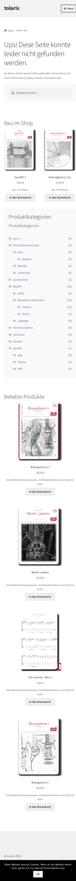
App (20, 355)
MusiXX (17, 286)
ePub (21, 293)
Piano (25, 314)
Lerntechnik (20, 279)
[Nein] (71, 870)
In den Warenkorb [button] (20, 197)
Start (10, 30)
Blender (22, 266)
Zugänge (23, 320)
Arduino (27, 259)
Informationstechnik (26, 245)
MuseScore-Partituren (31, 300)
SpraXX (17, 348)
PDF (20, 369)
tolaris (11, 8)
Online (22, 362)
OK (38, 874)
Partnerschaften (23, 327)
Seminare (19, 334)
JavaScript (24, 272)
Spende (17, 341)
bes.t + (17, 238)
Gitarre (26, 307)
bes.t (21, 252)
